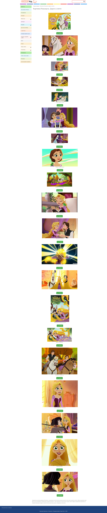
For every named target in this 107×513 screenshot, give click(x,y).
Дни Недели (23, 21)
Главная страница (36, 6)
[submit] (84, 1)
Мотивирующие (23, 52)
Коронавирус (23, 58)
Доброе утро (23, 6)
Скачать (60, 33)
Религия (22, 43)
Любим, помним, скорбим (24, 55)
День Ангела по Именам (24, 27)
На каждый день (23, 12)
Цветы (22, 40)
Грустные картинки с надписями (25, 61)
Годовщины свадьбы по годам (25, 33)
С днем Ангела (23, 30)
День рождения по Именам (25, 9)
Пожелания (22, 15)
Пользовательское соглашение (7, 507)
